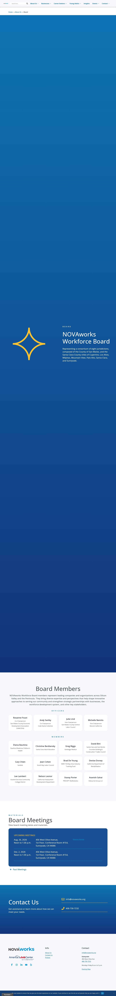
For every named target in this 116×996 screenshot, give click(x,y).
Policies (47, 958)
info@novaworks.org (89, 953)
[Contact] (109, 3)
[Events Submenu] (98, 3)
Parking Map (86, 969)
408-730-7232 (86, 961)
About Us (18, 12)
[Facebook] (12, 965)
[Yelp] (31, 965)
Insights (87, 4)
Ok (102, 993)
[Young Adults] (80, 3)
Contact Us (49, 955)
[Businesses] (50, 3)
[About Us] (38, 3)
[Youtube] (26, 965)
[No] (114, 993)
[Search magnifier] (27, 3)
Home (11, 12)
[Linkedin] (21, 965)
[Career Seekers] (66, 3)
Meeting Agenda (78, 839)
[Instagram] (16, 965)
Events (95, 4)
